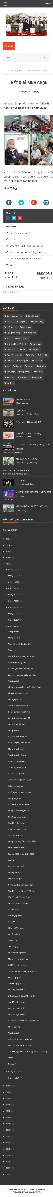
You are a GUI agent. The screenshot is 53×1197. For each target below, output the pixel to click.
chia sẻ (18, 366)
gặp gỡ (30, 366)
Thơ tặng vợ (13, 946)
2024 (8, 545)
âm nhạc (10, 377)
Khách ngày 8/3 (14, 977)
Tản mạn (38, 360)
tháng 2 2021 (13, 1071)
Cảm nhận (26, 327)
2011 (8, 1142)
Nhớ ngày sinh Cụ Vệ (17, 829)
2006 (8, 1174)
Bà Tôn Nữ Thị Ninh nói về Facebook (23, 1020)
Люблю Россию (23, 399)
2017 (8, 1104)
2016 (8, 1111)
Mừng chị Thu (14, 638)
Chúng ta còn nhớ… (16, 872)
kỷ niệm (42, 366)
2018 (8, 1098)
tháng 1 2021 (13, 1078)
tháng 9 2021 (13, 588)
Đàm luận (24, 377)
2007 (8, 1168)
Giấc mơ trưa (13, 909)
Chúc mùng (38, 321)
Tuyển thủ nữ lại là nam (18, 705)
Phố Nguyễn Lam (15, 699)
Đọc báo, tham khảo (16, 866)
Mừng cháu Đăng (15, 749)
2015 (8, 1117)
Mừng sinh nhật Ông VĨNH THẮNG (22, 841)
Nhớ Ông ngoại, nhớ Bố (18, 817)
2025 (8, 539)
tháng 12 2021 (14, 569)
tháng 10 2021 (14, 582)
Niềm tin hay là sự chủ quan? (20, 1039)
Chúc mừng (11, 327)
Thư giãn (35, 349)
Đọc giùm (38, 377)
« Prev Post (11, 277)
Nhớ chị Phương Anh (17, 761)
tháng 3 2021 (13, 626)
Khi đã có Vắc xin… (16, 928)
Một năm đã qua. (15, 878)
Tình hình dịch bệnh (16, 823)
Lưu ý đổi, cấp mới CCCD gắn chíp (22, 675)
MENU (47, 4)
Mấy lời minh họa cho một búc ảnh (25, 258)
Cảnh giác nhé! (14, 860)
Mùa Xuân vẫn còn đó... (18, 847)
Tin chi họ (12, 650)
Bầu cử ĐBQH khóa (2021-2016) (21, 854)
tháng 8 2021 (13, 594)
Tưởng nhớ (23, 360)
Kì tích (10, 1057)
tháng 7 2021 (13, 601)
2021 (8, 564)
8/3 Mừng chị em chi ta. (18, 965)
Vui (8, 366)
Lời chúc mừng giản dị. (19, 233)
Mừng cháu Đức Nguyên (18, 810)
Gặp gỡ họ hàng (13, 332)
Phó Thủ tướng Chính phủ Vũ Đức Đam (24, 687)
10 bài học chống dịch (17, 767)
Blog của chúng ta (14, 316)
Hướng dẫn (31, 332)
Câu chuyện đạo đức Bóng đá (20, 668)
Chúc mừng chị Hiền (16, 1014)
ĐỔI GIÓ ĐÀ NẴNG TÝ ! (27, 459)
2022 (8, 557)
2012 (8, 1136)
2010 (8, 1149)
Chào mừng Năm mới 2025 (28, 421)
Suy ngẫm (37, 344)
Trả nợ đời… (13, 940)
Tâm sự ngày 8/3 (15, 983)
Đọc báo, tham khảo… (17, 1008)
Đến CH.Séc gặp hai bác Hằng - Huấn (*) (27, 252)
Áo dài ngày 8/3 (14, 934)
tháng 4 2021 (13, 620)
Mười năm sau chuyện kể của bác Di (26, 246)
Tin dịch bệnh (14, 631)
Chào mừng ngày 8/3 (17, 952)
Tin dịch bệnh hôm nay (17, 755)
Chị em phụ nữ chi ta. (17, 989)
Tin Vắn (12, 239)
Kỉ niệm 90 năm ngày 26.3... (19, 693)
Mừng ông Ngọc (14, 798)
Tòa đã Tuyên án (15, 835)
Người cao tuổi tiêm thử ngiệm (20, 885)
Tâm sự (10, 360)
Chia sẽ (10, 321)
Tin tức (31, 355)
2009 (8, 1155)
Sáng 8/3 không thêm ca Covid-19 (22, 971)
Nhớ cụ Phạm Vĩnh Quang (17, 338)
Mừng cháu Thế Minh (17, 724)
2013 (8, 1130)
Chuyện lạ (23, 321)
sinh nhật (11, 371)
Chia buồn (20, 480)
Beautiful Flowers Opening (28, 433)
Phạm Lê (10, 213)
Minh (11, 265)
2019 (8, 1092)
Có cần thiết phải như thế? (19, 718)
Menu (10, 46)
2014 (8, 1123)
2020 (8, 1085)
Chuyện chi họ (14, 1027)
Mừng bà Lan (13, 730)
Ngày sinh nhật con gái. (18, 736)
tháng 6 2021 (13, 607)
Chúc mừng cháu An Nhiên (19, 1045)
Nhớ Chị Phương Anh (17, 662)
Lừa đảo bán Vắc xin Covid (19, 897)
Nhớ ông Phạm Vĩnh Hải (16, 344)
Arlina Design (33, 1192)
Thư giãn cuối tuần (14, 355)
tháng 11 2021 (14, 575)
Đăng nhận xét (11, 292)
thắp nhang (25, 371)
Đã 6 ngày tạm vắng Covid (19, 712)
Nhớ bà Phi (13, 1064)
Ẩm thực (10, 383)
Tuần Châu (21, 410)
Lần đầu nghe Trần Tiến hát (19, 804)
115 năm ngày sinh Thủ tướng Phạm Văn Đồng (27, 1051)
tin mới (39, 371)
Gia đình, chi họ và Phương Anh (21, 656)
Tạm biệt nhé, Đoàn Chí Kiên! (16, 470)
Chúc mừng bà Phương (18, 903)
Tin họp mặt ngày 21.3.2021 (19, 779)
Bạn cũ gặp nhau (15, 915)
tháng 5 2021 (13, 613)
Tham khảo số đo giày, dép (19, 644)
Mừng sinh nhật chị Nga (18, 959)
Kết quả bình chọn (15, 786)
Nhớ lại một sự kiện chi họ (19, 742)
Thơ (23, 349)
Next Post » (46, 277)
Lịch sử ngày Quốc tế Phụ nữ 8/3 (21, 996)
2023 (8, 551)
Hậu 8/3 (11, 921)
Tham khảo (11, 349)
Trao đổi (43, 355)
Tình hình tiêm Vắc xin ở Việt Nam (22, 891)
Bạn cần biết (33, 316)
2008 (8, 1161)
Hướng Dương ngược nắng (19, 792)
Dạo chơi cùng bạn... (16, 773)
